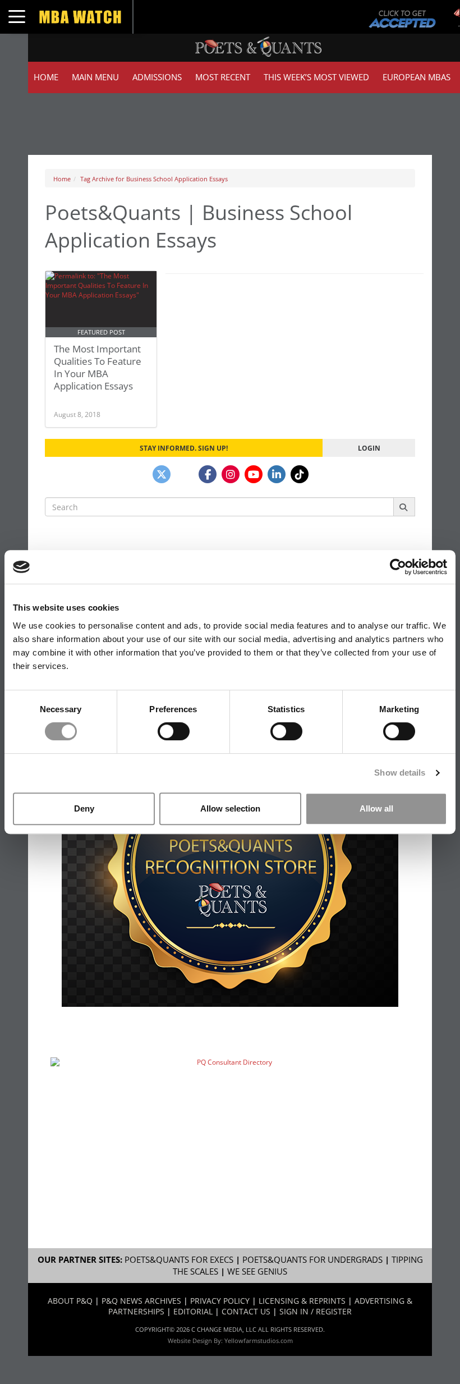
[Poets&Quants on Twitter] (162, 474)
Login (369, 447)
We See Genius (257, 1271)
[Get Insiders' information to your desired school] (230, 866)
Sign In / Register (315, 1311)
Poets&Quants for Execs (179, 1260)
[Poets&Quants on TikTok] (300, 474)
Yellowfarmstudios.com (258, 1340)
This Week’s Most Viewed (316, 77)
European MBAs (416, 77)
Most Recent (222, 77)
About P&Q (70, 1300)
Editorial (193, 1311)
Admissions (157, 77)
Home (46, 77)
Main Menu (95, 77)
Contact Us (246, 1311)
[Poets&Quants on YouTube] (254, 474)
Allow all (376, 808)
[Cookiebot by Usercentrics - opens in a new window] (398, 566)
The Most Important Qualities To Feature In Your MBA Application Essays (97, 367)
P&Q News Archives (141, 1300)
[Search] (404, 506)
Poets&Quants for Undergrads (312, 1260)
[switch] (174, 731)
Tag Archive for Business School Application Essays (154, 179)
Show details (399, 772)
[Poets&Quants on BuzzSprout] (185, 474)
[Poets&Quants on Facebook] (208, 474)
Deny (84, 808)
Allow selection (230, 808)
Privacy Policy (220, 1300)
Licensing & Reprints (302, 1300)
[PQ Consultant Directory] (230, 1113)
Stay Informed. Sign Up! (184, 447)
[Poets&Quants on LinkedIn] (277, 474)
